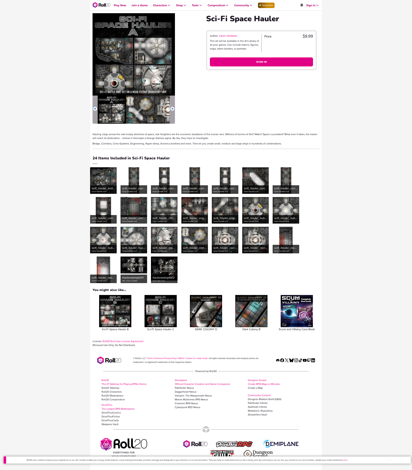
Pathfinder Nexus (184, 388)
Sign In (261, 62)
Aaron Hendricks (228, 36)
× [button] (389, 460)
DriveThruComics (111, 413)
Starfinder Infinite (257, 407)
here (346, 460)
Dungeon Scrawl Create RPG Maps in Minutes (264, 382)
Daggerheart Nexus (185, 392)
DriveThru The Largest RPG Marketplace (118, 407)
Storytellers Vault (257, 414)
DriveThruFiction (111, 416)
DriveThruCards (110, 420)
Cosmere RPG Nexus (186, 403)
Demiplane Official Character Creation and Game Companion (202, 382)
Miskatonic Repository (260, 411)
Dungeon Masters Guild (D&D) (264, 399)
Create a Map (255, 388)
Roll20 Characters (112, 392)
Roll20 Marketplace (112, 395)
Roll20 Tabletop (110, 388)
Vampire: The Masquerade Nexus (193, 395)
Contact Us (191, 358)
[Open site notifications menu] (301, 5)
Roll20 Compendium (113, 399)
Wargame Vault (110, 424)
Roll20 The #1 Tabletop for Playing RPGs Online (124, 382)
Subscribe (267, 5)
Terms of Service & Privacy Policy (162, 358)
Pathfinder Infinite (258, 403)
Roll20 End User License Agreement (123, 341)
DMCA (181, 358)
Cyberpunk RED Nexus (187, 407)
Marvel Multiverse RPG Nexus (191, 399)
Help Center (202, 358)
